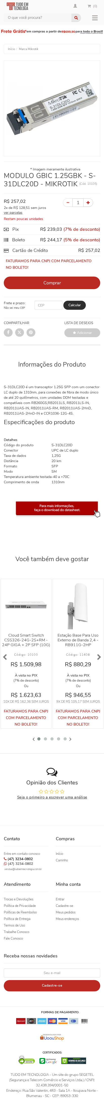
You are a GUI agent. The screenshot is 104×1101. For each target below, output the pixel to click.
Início (59, 854)
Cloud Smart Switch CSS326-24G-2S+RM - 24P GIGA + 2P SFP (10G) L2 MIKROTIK (26, 642)
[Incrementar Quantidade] (88, 202)
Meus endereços (67, 919)
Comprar (52, 283)
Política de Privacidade (20, 906)
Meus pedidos (65, 912)
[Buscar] (76, 18)
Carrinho (62, 860)
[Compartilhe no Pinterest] (31, 332)
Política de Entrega (17, 919)
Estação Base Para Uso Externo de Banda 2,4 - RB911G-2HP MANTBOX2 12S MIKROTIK (78, 645)
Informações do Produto (52, 364)
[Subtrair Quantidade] (68, 202)
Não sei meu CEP (14, 308)
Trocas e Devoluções (18, 899)
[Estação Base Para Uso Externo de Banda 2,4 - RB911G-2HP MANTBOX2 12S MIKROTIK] (78, 604)
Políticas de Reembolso (20, 912)
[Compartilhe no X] (19, 332)
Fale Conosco (13, 938)
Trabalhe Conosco (16, 932)
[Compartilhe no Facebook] (8, 332)
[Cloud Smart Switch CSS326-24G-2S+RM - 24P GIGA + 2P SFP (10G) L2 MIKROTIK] (26, 604)
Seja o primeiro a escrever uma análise (52, 797)
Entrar (60, 899)
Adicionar (84, 332)
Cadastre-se (64, 906)
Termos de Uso (14, 925)
